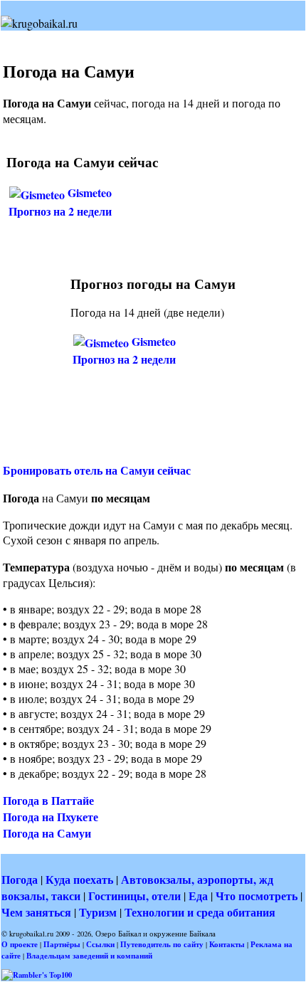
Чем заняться (36, 912)
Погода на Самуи (47, 833)
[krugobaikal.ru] (39, 23)
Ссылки (100, 944)
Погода (19, 879)
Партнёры (61, 944)
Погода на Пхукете (50, 816)
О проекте (19, 944)
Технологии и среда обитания (200, 912)
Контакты (227, 944)
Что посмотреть (256, 895)
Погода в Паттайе (48, 800)
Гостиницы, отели (134, 895)
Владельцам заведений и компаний (89, 955)
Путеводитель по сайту (162, 944)
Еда (198, 895)
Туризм (98, 912)
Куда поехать (79, 879)
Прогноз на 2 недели (60, 211)
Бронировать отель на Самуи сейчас (97, 470)
